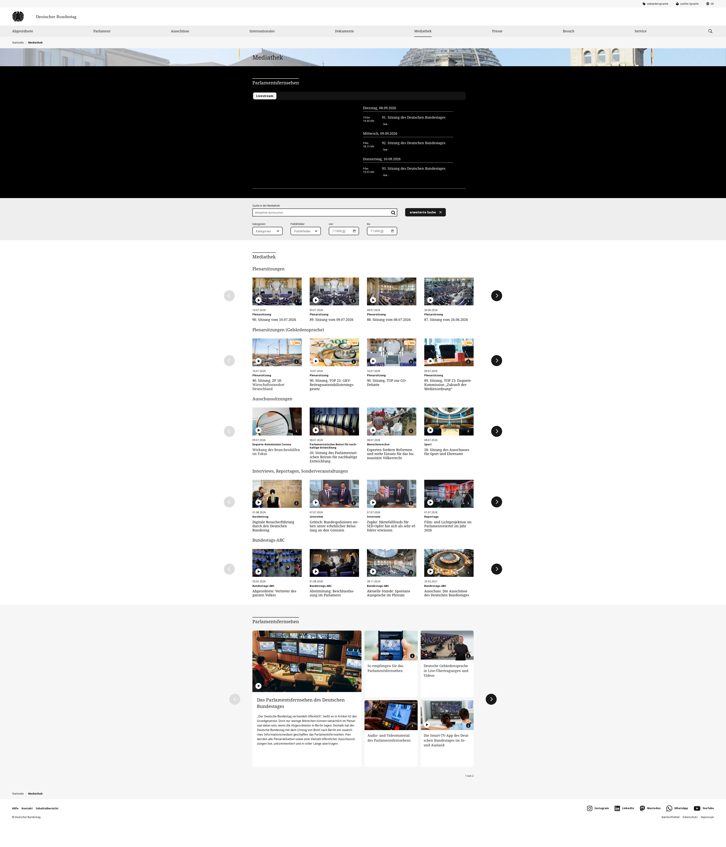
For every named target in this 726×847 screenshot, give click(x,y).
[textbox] (265, 231)
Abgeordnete (22, 31)
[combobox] (267, 231)
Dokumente (344, 31)
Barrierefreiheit (671, 817)
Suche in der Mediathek (266, 205)
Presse (497, 31)
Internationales (262, 31)
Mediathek (423, 31)
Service (641, 31)
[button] (709, 4)
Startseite (18, 42)
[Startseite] (44, 16)
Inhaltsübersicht (47, 808)
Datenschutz (690, 817)
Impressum (707, 817)
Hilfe (15, 808)
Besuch (568, 31)
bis (368, 224)
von (331, 224)
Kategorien (258, 224)
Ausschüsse (180, 31)
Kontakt (27, 808)
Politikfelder (298, 224)
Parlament (101, 31)
